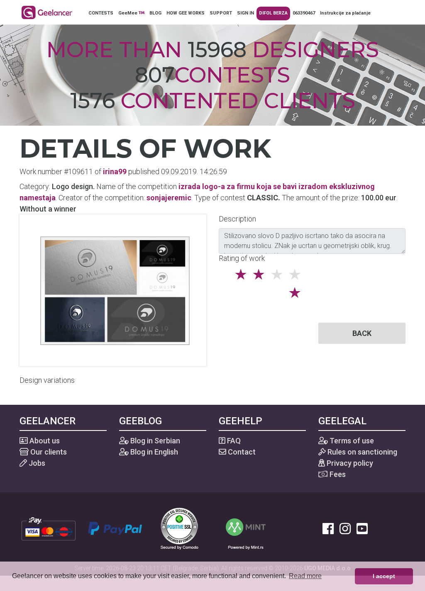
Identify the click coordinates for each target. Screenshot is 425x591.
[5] (297, 274)
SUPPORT (221, 13)
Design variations (47, 380)
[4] (279, 274)
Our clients (48, 452)
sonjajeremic (169, 197)
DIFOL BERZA (273, 13)
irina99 (115, 171)
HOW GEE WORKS (185, 13)
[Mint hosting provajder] (246, 527)
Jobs (36, 463)
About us (44, 440)
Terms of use (351, 440)
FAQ (233, 440)
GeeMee (128, 13)
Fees (337, 474)
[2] (243, 274)
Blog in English (153, 452)
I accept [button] (384, 576)
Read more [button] (305, 575)
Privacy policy (349, 463)
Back (361, 333)
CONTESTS (100, 13)
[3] (261, 274)
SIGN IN (245, 13)
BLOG (155, 13)
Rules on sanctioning (361, 452)
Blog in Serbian (154, 440)
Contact (241, 452)
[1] (297, 293)
